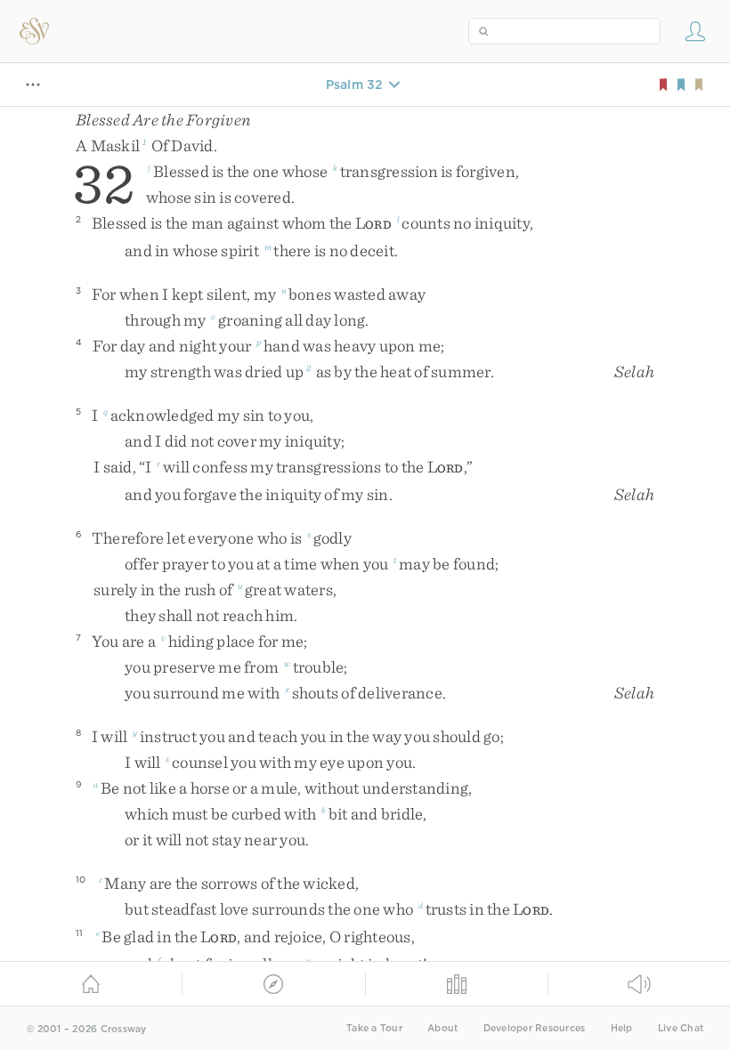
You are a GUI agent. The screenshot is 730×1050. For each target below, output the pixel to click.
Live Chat (680, 1028)
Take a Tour (374, 1028)
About (442, 1028)
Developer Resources (534, 1028)
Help (622, 1028)
